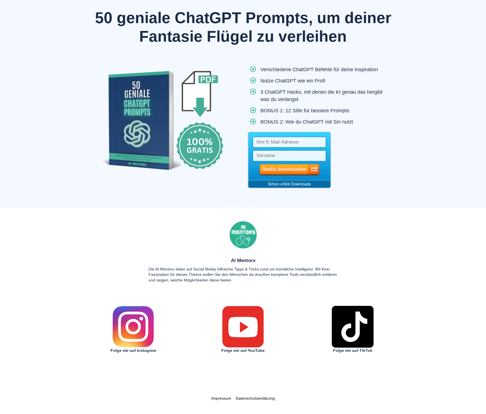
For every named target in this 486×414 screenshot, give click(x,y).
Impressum (221, 398)
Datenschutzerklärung (255, 398)
